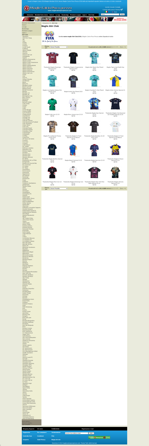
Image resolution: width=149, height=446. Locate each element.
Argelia (24, 58)
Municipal (25, 264)
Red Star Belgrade (27, 325)
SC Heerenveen (27, 348)
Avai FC (24, 77)
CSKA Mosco (26, 145)
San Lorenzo (26, 339)
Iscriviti (107, 7)
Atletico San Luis (27, 73)
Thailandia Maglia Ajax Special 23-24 (94, 113)
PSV (23, 308)
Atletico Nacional (27, 68)
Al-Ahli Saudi (26, 47)
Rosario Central (27, 328)
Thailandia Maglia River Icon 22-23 (52, 182)
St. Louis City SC (27, 380)
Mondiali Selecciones (41, 15)
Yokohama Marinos (28, 417)
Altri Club (91, 15)
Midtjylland (25, 250)
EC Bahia (25, 158)
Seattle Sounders (27, 353)
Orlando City (26, 282)
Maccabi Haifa (26, 243)
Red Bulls (25, 324)
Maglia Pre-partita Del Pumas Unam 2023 (52, 136)
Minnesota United (27, 255)
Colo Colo (25, 126)
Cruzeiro (25, 143)
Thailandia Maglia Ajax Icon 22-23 (94, 160)
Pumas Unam (26, 311)
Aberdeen (25, 36)
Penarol (24, 298)
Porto (24, 305)
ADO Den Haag (27, 38)
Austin (24, 74)
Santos (24, 343)
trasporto (26, 439)
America (24, 53)
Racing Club (26, 314)
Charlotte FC (26, 116)
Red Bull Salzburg (27, 322)
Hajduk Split (26, 197)
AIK (23, 39)
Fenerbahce (26, 169)
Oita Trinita (25, 278)
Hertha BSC (26, 204)
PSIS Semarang (27, 307)
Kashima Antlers (27, 226)
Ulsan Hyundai (26, 398)
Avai (23, 76)
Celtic (24, 108)
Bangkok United (27, 85)
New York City (26, 273)
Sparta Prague (26, 371)
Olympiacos (25, 281)
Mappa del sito (55, 439)
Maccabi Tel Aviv (27, 244)
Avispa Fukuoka (27, 79)
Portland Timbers (27, 304)
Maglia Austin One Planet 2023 (73, 91)
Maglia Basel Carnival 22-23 (73, 160)
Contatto (117, 7)
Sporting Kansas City (28, 377)
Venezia (24, 411)
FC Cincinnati (26, 165)
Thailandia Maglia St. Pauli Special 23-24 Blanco (115, 136)
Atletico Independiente (29, 65)
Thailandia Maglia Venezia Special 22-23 (115, 182)
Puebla (24, 310)
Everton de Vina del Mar (29, 163)
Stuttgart (24, 385)
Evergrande (25, 162)
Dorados (25, 152)
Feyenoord (25, 172)
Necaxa (24, 270)
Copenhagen (26, 132)
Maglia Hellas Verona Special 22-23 (115, 90)
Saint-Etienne (26, 336)
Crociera (25, 140)
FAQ (52, 436)
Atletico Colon (26, 64)
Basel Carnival (26, 87)
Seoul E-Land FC (27, 357)
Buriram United (26, 102)
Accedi (112, 7)
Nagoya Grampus (27, 265)
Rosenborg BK (26, 330)
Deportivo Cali (26, 149)
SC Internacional (27, 349)
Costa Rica (25, 137)
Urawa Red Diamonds (29, 403)
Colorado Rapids (27, 129)
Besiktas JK (25, 94)
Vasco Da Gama (27, 408)
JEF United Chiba (27, 218)
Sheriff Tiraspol (26, 366)
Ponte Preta (25, 301)
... (118, 47)
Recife (24, 319)
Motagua (25, 262)
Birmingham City (27, 96)
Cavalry (24, 105)
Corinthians (25, 134)
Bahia (24, 82)
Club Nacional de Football (30, 122)
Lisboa (24, 236)
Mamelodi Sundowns (28, 247)
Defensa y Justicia (27, 148)
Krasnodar (25, 230)
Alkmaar (24, 52)
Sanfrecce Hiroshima (28, 340)
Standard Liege (27, 383)
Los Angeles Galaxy (28, 241)
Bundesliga (65, 15)
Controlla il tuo (27, 436)
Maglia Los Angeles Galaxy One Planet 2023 (52, 90)
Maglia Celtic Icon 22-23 (52, 114)
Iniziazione (30, 15)
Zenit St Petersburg (28, 418)
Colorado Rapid (27, 128)
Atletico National (27, 70)
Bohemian (25, 99)
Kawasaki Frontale (27, 229)
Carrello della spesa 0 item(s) (111, 9)
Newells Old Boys (27, 276)
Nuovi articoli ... (26, 421)
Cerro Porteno (26, 113)
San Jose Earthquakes (29, 337)
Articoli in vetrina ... (27, 423)
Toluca (24, 392)
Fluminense (25, 178)
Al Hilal (24, 44)
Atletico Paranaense (28, 71)
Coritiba (24, 136)
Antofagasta (26, 56)
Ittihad (24, 217)
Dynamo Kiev (26, 154)
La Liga (58, 15)
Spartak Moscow (27, 374)
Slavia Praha (26, 369)
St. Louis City (26, 379)
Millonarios (25, 253)
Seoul (24, 356)
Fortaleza (25, 181)
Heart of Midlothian (28, 201)
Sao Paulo (25, 346)
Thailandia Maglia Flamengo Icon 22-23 (73, 182)
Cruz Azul (25, 142)
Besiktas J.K (26, 93)
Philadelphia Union (28, 299)
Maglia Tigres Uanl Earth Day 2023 (115, 68)
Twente (24, 397)
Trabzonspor (26, 395)
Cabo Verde (26, 103)
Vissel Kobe (26, 412)
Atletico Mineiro (27, 67)
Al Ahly (24, 42)
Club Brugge (26, 119)
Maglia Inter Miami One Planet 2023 (94, 68)
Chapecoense (26, 114)
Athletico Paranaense (28, 59)
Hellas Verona (26, 203)
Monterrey (25, 258)
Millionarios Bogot (27, 252)
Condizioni (40, 436)
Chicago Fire (26, 117)
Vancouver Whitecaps (28, 406)
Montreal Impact (27, 259)
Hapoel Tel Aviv (27, 200)
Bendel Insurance (27, 90)
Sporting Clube (26, 375)
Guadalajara (26, 192)
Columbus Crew (27, 131)
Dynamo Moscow (27, 157)
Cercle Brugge (26, 110)
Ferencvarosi (26, 171)
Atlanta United (26, 61)
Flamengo (25, 177)
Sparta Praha (26, 372)
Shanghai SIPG (27, 365)
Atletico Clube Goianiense (30, 62)
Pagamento (26, 432)
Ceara (24, 107)
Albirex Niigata (26, 50)
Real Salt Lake (26, 317)
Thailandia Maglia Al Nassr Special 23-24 (115, 159)
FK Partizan (25, 175)
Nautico (24, 268)
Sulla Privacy (41, 439)
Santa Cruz (25, 342)
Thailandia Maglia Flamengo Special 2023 (52, 68)
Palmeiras (25, 290)
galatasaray (25, 184)
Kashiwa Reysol (27, 227)
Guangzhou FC (27, 194)
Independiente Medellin (29, 212)
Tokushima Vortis (27, 391)
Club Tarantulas (27, 123)
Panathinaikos (26, 291)
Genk (24, 188)
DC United (25, 146)
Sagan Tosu (26, 334)
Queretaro (25, 313)
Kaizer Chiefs (26, 224)
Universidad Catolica (28, 400)
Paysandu (25, 294)
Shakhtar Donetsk (27, 360)
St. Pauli (24, 382)
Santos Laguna (27, 345)
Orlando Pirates (27, 284)
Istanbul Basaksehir (28, 215)
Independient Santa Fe (29, 210)
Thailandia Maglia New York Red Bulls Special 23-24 (94, 182)
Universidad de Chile (28, 401)
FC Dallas (25, 166)
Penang (24, 296)
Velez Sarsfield (26, 409)
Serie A (52, 15)
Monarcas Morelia (27, 256)
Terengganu (26, 386)
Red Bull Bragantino (28, 320)
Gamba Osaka (26, 186)
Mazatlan (25, 249)
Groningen (25, 191)
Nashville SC (26, 267)
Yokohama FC (26, 415)
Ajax (23, 41)
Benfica (24, 91)
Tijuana (24, 389)
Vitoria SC (25, 414)
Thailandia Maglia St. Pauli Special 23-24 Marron (73, 136)
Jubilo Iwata (26, 223)
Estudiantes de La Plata (29, 160)
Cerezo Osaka (26, 111)
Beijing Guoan (26, 88)
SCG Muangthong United (29, 351)
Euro (115, 12)
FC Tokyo (25, 168)
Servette (24, 359)
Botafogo (25, 100)
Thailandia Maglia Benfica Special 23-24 (52, 159)
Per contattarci (41, 432)
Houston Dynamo (27, 209)
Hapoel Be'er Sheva (28, 198)
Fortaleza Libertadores (29, 183)
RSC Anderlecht (27, 331)
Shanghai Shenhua (28, 363)
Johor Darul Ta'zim (27, 220)
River (24, 327)
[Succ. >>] (123, 47)
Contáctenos (55, 429)
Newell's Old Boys (27, 275)
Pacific (24, 287)
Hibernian (25, 206)
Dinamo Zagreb (27, 151)
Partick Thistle (26, 293)
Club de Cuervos (27, 120)
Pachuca (25, 285)
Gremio (24, 189)
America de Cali (27, 55)
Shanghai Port (26, 362)
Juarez (24, 221)
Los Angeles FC (27, 239)
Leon (24, 235)
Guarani (24, 195)
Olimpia (24, 279)
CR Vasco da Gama (28, 139)
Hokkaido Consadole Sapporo (31, 207)
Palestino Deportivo (28, 288)
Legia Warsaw (26, 233)
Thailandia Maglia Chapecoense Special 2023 (73, 68)
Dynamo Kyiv (26, 155)
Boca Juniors (26, 97)
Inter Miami (25, 213)
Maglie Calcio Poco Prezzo (90, 36)
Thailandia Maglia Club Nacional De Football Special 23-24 (115, 113)
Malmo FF (25, 246)
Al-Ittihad (25, 48)
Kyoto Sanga (26, 232)
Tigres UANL (26, 388)
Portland (24, 302)
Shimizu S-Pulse (27, 368)
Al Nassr (24, 45)
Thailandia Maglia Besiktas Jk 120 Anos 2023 (94, 136)
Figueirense (26, 174)
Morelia (24, 261)
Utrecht (24, 405)
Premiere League (75, 15)
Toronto (24, 394)
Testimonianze (55, 432)
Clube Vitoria (26, 125)
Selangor (25, 354)
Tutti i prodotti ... (26, 424)
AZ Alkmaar (25, 81)
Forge (24, 180)
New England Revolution (29, 272)
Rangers (25, 316)
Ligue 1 (84, 15)
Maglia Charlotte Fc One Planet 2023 (94, 90)
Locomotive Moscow (28, 238)
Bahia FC (25, 84)
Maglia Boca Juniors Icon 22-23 (73, 114)
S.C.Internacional (27, 333)
